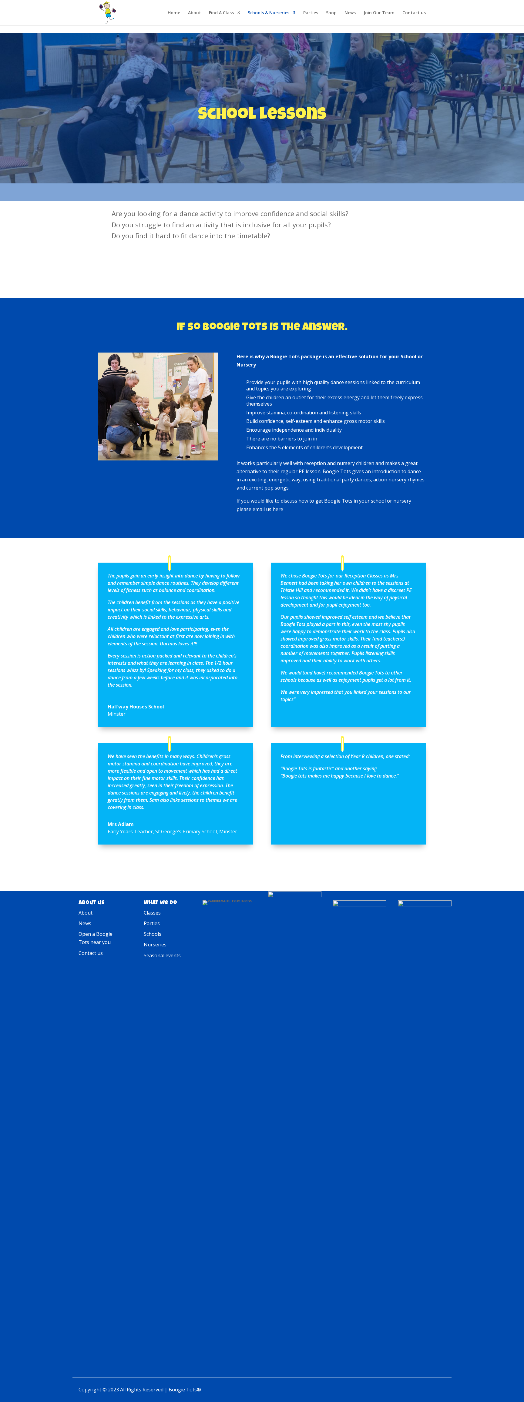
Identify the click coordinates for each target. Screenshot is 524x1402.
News (350, 13)
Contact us (414, 13)
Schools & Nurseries (268, 13)
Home (174, 13)
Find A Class (221, 13)
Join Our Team (379, 13)
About (194, 13)
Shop (331, 13)
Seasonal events (162, 955)
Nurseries (155, 944)
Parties (310, 13)
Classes (152, 912)
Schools (152, 934)
